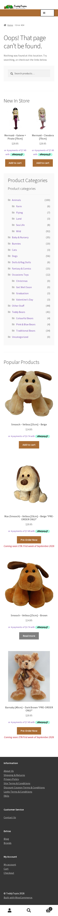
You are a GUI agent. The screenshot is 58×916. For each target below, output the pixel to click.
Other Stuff (18, 305)
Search (29, 910)
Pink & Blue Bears (25, 324)
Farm (19, 206)
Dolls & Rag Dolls (21, 262)
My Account (9, 910)
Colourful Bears (24, 318)
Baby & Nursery (20, 237)
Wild (18, 231)
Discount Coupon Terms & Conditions (24, 787)
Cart (6, 868)
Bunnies (16, 243)
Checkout (9, 872)
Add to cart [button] (15, 162)
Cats (14, 249)
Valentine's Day (24, 299)
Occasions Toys (20, 274)
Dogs (15, 256)
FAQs (6, 795)
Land (18, 218)
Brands (7, 843)
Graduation (22, 293)
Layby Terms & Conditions (18, 791)
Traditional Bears (25, 330)
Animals (16, 200)
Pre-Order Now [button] (29, 539)
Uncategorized (20, 336)
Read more (29, 635)
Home (10, 25)
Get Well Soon (24, 287)
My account (10, 864)
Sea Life (20, 225)
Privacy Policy (11, 779)
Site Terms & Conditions (17, 783)
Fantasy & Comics (21, 268)
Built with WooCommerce (18, 897)
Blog (6, 838)
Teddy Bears (18, 312)
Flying (19, 212)
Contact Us (10, 817)
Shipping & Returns (14, 775)
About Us (9, 771)
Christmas (22, 280)
